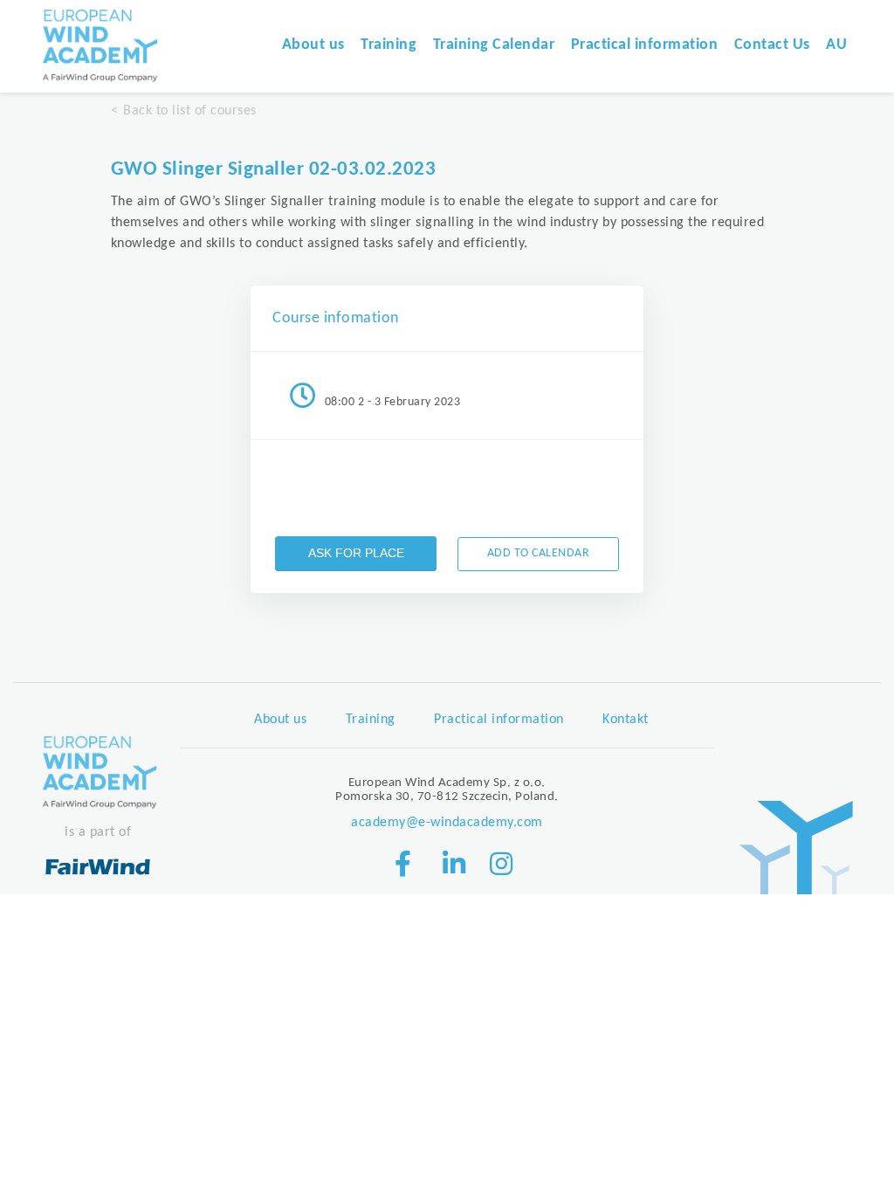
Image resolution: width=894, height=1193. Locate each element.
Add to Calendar (538, 553)
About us (313, 45)
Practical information (645, 45)
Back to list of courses (190, 111)
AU (836, 45)
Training (388, 45)
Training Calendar (494, 45)
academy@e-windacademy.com (447, 823)
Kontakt (625, 720)
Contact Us (772, 45)
